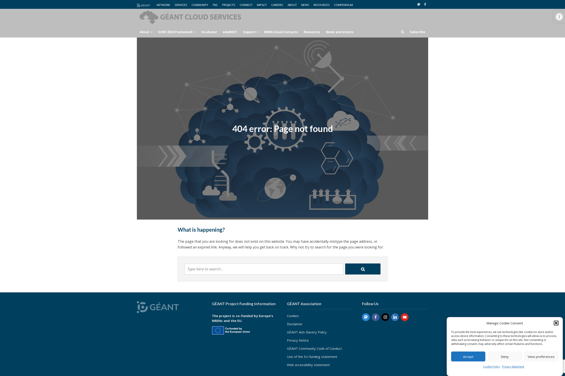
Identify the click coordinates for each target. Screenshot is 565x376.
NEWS (305, 5)
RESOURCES (322, 5)
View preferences (541, 356)
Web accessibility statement (308, 365)
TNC (215, 5)
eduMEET (230, 32)
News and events (340, 32)
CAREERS (277, 5)
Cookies (293, 316)
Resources (312, 32)
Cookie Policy (491, 366)
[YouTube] (405, 317)
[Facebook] (375, 317)
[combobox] (264, 268)
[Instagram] (385, 317)
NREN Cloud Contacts (281, 32)
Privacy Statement (513, 366)
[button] (559, 17)
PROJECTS (228, 5)
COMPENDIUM (343, 5)
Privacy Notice (298, 340)
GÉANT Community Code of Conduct (314, 348)
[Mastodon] (366, 317)
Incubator (209, 32)
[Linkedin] (395, 317)
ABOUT (292, 5)
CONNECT (246, 5)
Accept (468, 356)
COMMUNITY (200, 5)
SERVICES (181, 5)
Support (249, 32)
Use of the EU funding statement (312, 356)
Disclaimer (295, 324)
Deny (505, 356)
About (144, 32)
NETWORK (163, 5)
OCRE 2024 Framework (175, 32)
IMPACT (262, 5)
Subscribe (417, 32)
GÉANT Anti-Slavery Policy (307, 332)
